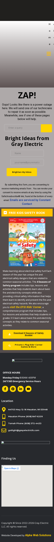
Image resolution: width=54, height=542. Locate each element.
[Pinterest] (13, 389)
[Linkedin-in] (21, 389)
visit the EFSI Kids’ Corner (25, 307)
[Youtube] (28, 389)
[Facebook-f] (5, 389)
